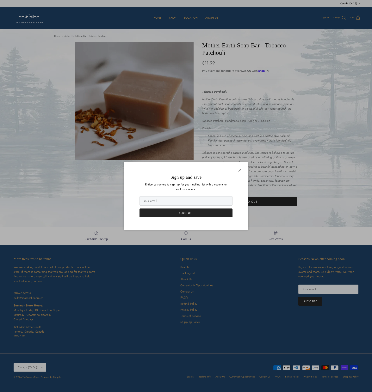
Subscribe (186, 213)
